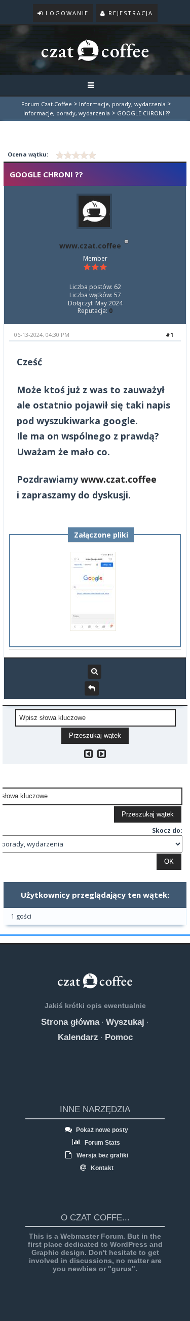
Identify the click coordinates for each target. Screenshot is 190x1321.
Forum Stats (101, 1142)
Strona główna (70, 1022)
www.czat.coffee (90, 245)
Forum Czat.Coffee (46, 104)
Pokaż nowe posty (101, 1130)
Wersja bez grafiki (101, 1155)
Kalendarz (78, 1037)
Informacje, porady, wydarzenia (122, 104)
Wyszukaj (125, 1022)
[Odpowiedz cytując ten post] (92, 688)
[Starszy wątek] (88, 754)
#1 (169, 334)
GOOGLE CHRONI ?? (143, 113)
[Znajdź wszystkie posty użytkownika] (94, 672)
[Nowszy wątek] (101, 754)
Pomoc (119, 1037)
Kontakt (101, 1168)
